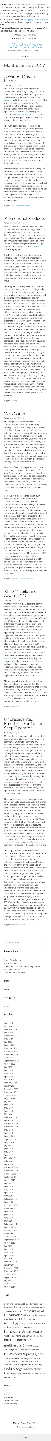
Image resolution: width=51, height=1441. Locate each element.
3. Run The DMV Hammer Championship (22, 966)
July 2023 (8, 1042)
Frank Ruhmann (11, 963)
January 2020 (10, 1086)
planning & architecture (30, 1358)
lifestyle (27, 205)
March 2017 (9, 1158)
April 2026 (8, 1023)
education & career (34, 1315)
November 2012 (11, 1271)
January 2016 (10, 1202)
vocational (10, 1377)
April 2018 (8, 1133)
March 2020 (9, 1079)
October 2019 (10, 1095)
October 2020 (10, 1057)
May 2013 (8, 1252)
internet (30, 578)
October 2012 (10, 1274)
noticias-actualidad (12, 1358)
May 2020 (8, 1073)
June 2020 (8, 1070)
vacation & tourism (39, 1373)
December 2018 (11, 1123)
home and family (23, 1335)
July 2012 (8, 1280)
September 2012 (11, 1277)
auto (22, 1303)
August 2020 (9, 1064)
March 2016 (9, 1195)
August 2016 (9, 1180)
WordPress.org (10, 1403)
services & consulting (33, 1364)
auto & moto (31, 1304)
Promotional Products (24, 218)
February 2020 (10, 1082)
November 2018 (11, 1126)
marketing (14, 400)
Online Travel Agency (13, 960)
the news (10, 1373)
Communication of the (18, 578)
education (15, 1315)
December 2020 (11, 1051)
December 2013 (11, 1230)
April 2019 (8, 1111)
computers (8, 1311)
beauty (40, 1304)
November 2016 (11, 1170)
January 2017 (10, 1164)
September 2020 (11, 1060)
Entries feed (9, 1397)
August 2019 (9, 1098)
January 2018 (10, 1136)
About (6, 989)
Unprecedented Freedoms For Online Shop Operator (23, 723)
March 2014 (9, 1221)
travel (28, 1373)
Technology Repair (32, 1368)
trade (22, 1373)
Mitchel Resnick (11, 658)
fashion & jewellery (17, 205)
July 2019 (8, 1101)
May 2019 (8, 1108)
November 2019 (11, 1092)
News (6, 1006)
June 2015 (8, 1211)
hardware (27, 1327)
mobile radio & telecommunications (26, 1349)
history (12, 1336)
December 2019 (11, 1089)
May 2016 (8, 1189)
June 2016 (8, 1186)
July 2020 (8, 1067)
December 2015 (11, 1205)
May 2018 (8, 1129)
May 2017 (8, 1151)
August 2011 (9, 1287)
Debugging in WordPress (34, 19)
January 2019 (10, 1120)
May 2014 (8, 1217)
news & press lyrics (17, 706)
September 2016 (11, 1177)
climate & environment (35, 1307)
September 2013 (11, 1239)
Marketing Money (12, 969)
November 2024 (11, 1035)
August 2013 (9, 1243)
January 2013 (10, 1265)
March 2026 (9, 1026)
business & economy (14, 1307)
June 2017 (8, 1148)
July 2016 (8, 1183)
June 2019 (8, 1104)
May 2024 (8, 1038)
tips (18, 1373)
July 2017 (8, 1145)
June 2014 (8, 1214)
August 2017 (9, 1142)
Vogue (25, 1427)
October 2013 (10, 1236)
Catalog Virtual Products (14, 972)
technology (13, 1368)
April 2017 (8, 1155)
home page (36, 1335)
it (22, 1345)
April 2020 (8, 1076)
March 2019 (9, 1114)
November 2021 (11, 1048)
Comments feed (11, 1400)
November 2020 (11, 1054)
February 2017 (10, 1161)
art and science (13, 1304)
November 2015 (11, 1208)
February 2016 (10, 1199)
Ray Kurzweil (35, 246)
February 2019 (10, 1117)
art (5, 1304)
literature (36, 1346)
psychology (19, 1364)
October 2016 (10, 1173)
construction (18, 1311)
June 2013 (8, 1249)
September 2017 (11, 1139)
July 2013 (8, 1246)
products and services (13, 1361)
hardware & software (23, 1331)
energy (22, 1323)
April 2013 (8, 1255)
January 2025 (10, 1032)
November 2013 (11, 1233)
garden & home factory (13, 1327)
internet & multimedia (18, 924)
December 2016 (11, 1167)
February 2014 (10, 1224)
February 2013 (10, 1261)
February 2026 (10, 1029)
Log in (7, 1394)
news (9, 1353)
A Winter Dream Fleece (19, 78)
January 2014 (10, 1227)
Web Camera (16, 413)
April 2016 (8, 1192)
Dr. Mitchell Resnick (22, 114)
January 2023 (10, 1045)
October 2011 (10, 1283)
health (6, 1336)
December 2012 (11, 1268)
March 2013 (9, 1258)
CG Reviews (25, 45)
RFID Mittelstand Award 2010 (20, 593)
